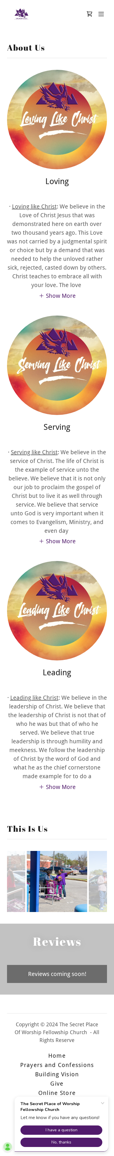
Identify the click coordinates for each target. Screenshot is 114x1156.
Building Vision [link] (57, 1074)
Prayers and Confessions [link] (57, 1064)
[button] (101, 14)
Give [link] (56, 1083)
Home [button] (57, 1055)
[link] (21, 14)
